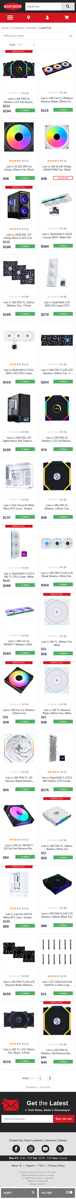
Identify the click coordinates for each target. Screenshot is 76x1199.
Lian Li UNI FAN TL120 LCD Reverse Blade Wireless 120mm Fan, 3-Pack (19, 985)
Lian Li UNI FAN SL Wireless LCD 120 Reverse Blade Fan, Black (57, 441)
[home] (12, 6)
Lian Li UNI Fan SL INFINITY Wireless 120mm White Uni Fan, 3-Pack (19, 644)
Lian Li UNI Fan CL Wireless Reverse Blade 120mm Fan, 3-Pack (57, 101)
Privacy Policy (56, 1165)
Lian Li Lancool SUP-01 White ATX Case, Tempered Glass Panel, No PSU (18, 917)
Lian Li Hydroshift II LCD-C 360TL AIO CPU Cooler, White (19, 373)
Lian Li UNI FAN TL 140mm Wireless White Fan (57, 847)
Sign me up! (64, 1118)
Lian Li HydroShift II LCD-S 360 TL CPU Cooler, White (19, 575)
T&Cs (41, 1165)
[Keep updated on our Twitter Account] (60, 1150)
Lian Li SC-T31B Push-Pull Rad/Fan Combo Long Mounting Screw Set (57, 985)
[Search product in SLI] (68, 6)
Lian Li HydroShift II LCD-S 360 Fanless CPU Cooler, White (57, 781)
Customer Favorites (24, 27)
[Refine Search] (70, 36)
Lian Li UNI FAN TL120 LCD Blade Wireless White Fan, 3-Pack (57, 576)
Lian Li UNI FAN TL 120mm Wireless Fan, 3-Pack (19, 304)
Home (5, 27)
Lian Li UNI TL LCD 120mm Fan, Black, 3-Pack (19, 1051)
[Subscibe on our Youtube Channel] (46, 1150)
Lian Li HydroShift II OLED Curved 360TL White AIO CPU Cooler (57, 237)
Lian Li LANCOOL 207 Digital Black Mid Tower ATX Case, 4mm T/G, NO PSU (19, 441)
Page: (13, 44)
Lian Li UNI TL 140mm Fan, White (56, 643)
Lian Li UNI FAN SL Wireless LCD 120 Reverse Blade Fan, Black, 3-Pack (19, 102)
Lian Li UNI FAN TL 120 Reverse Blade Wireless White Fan (19, 781)
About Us (16, 1165)
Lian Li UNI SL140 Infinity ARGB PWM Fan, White (56, 168)
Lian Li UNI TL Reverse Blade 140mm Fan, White (57, 712)
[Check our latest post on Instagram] (31, 1150)
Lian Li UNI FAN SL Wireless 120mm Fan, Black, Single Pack (57, 508)
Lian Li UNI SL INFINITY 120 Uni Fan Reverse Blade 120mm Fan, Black (19, 849)
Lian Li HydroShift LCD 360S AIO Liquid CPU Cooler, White (57, 306)
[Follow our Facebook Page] (16, 1150)
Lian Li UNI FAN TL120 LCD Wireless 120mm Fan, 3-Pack (57, 373)
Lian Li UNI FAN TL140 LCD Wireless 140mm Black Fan (57, 915)
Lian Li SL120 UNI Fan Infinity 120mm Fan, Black (19, 168)
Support (30, 1165)
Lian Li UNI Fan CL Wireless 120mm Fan (19, 712)
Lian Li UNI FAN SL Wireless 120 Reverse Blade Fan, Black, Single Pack (57, 1053)
